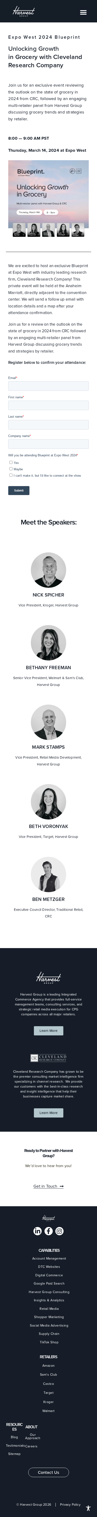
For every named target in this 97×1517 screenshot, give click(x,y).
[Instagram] (59, 1231)
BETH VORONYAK (48, 826)
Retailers (48, 1357)
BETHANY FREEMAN (48, 667)
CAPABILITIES (49, 1250)
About (31, 1427)
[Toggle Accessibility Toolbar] (88, 1508)
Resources (14, 1427)
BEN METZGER (48, 899)
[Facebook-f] (48, 1231)
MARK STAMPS (48, 747)
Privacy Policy (70, 1504)
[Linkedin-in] (37, 1231)
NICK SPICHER (48, 594)
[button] (83, 12)
